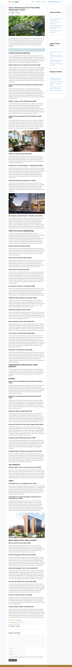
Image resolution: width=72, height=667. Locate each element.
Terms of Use (41, 665)
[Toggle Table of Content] (43, 50)
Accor (10, 55)
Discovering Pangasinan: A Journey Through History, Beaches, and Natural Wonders (56, 27)
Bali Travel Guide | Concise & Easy (56, 81)
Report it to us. (21, 622)
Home (33, 1)
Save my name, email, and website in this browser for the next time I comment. (26, 657)
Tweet (19, 13)
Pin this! (15, 13)
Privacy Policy (47, 665)
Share (10, 13)
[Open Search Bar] (62, 1)
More (44, 1)
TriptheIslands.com (35, 665)
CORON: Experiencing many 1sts (56, 90)
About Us (38, 1)
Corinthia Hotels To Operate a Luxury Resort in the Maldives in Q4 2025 (56, 57)
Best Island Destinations (54, 1)
